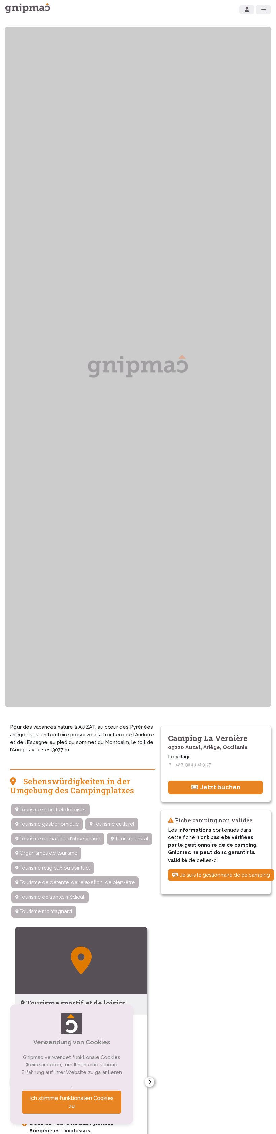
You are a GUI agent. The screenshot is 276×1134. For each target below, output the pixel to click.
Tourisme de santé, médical (51, 897)
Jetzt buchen (219, 787)
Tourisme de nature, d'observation (59, 839)
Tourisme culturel (113, 824)
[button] (149, 1082)
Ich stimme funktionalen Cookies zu (71, 1102)
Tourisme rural (131, 839)
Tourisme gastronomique (48, 824)
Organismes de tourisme (47, 853)
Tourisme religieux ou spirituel (54, 868)
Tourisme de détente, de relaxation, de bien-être (76, 882)
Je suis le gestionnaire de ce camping (224, 875)
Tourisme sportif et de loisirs (51, 810)
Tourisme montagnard (45, 911)
